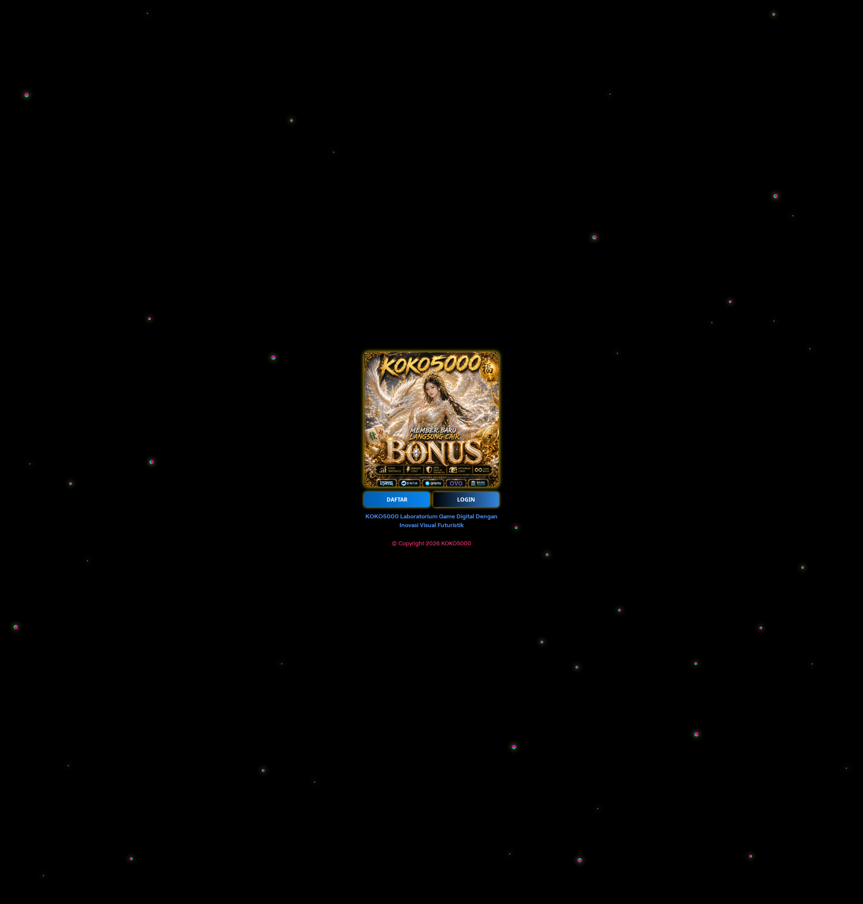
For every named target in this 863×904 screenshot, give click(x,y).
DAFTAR (397, 499)
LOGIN (466, 499)
